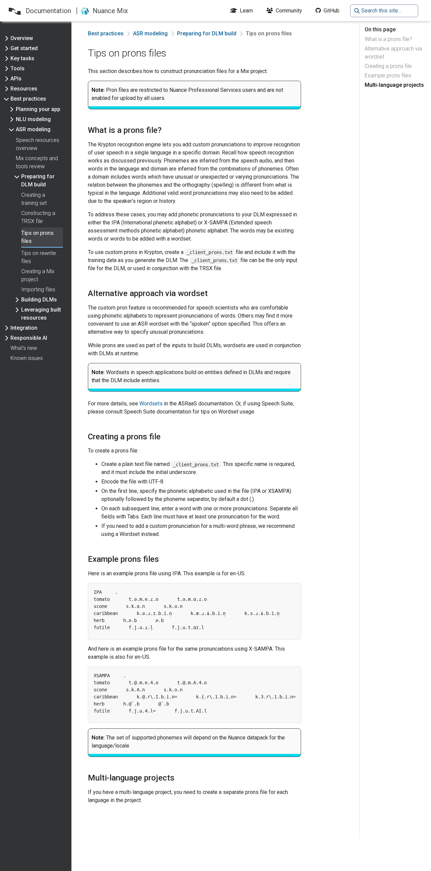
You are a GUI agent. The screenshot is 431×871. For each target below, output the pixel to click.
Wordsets (151, 403)
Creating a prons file (388, 66)
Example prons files (388, 75)
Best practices (106, 33)
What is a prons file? (388, 39)
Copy (286, 590)
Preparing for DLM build (206, 33)
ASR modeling (150, 33)
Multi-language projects (394, 85)
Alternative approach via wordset (393, 52)
